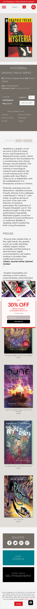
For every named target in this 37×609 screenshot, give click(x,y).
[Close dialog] (33, 283)
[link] (18, 290)
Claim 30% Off (18, 321)
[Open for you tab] (30, 602)
